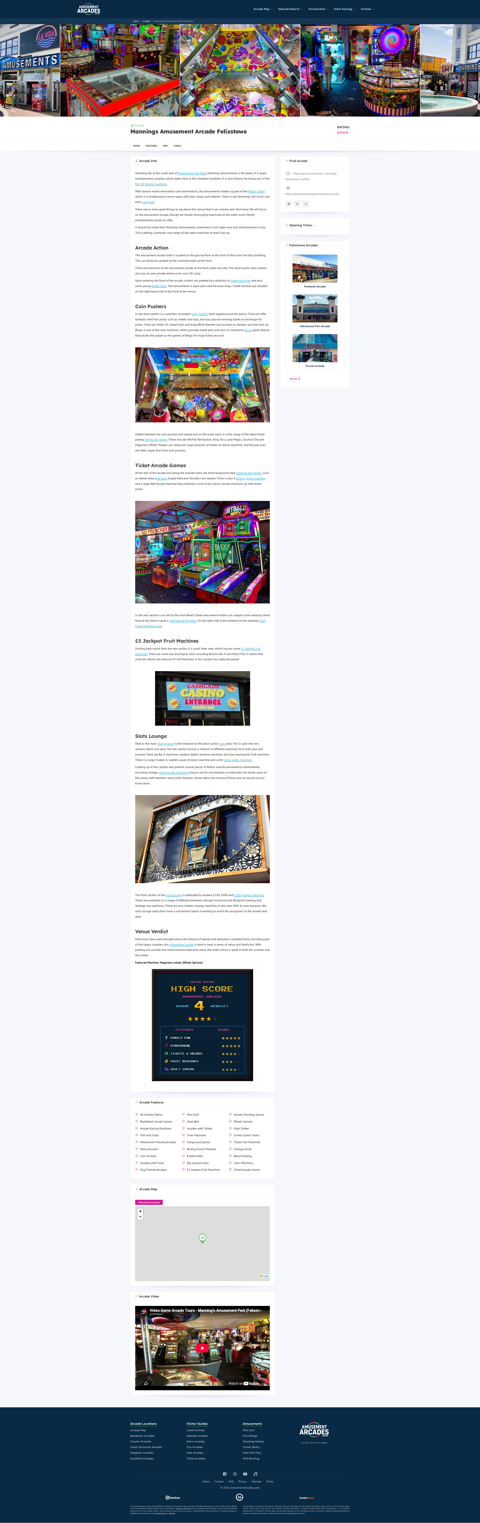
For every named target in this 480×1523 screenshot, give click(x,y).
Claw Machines (196, 1135)
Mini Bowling (251, 1458)
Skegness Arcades (142, 1452)
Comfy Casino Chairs (247, 1135)
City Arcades (195, 1447)
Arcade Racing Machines (155, 1128)
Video (177, 145)
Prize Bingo (250, 1436)
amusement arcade (182, 944)
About (206, 1481)
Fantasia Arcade (315, 286)
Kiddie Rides (195, 1156)
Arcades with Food (152, 1163)
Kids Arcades (195, 1452)
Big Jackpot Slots (198, 1163)
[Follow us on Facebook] (225, 1474)
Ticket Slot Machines (247, 1142)
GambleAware (161, 1513)
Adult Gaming (343, 9)
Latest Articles (196, 1430)
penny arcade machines (173, 772)
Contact (219, 1481)
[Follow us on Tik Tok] (255, 1474)
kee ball (161, 478)
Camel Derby (251, 1447)
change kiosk (165, 743)
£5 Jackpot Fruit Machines (203, 1169)
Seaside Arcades (197, 1436)
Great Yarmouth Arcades (146, 1447)
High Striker (241, 1128)
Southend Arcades (142, 1458)
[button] (202, 1239)
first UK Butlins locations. (151, 184)
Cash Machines (243, 1163)
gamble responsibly (183, 1508)
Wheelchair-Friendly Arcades (158, 1142)
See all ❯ (295, 378)
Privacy (242, 1481)
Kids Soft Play (252, 1452)
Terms (269, 1481)
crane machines (241, 280)
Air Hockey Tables (151, 1114)
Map (165, 145)
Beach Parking (243, 1156)
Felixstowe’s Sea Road (192, 173)
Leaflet (265, 1275)
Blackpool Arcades (142, 1436)
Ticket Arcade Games (247, 1169)
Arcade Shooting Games (249, 1114)
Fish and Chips (149, 1135)
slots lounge (174, 895)
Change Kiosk (242, 1149)
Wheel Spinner (243, 1121)
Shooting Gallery (253, 1441)
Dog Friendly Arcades (153, 1169)
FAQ (231, 1481)
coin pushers (200, 314)
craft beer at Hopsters (182, 620)
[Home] (97, 7)
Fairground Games (198, 1142)
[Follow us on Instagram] (235, 1474)
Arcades (139, 125)
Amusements (317, 9)
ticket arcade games (249, 473)
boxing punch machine (250, 478)
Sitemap (256, 1481)
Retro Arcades (196, 1441)
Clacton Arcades (140, 1441)
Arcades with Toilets (199, 1128)
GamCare (172, 1513)
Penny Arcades (149, 1149)
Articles (366, 9)
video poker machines (238, 760)
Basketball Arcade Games (156, 1121)
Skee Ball (193, 1121)
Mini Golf (193, 1114)
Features (151, 145)
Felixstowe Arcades (149, 1202)
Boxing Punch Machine (201, 1149)
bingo (248, 330)
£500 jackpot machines (249, 895)
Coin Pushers (148, 1156)
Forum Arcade (315, 365)
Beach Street (257, 191)
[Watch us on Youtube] (245, 1474)
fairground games (156, 439)
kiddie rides (159, 286)
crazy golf (148, 202)
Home (136, 145)
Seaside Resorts (289, 9)
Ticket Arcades (196, 1458)
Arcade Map (262, 9)
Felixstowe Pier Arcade (315, 326)
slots (222, 743)
